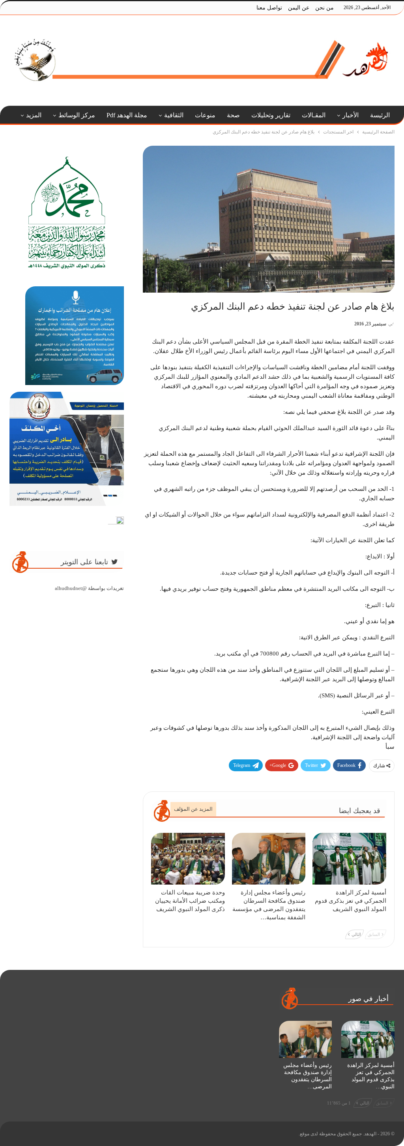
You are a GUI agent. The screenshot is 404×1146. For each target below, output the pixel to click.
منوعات (205, 115)
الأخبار (350, 115)
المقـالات (313, 115)
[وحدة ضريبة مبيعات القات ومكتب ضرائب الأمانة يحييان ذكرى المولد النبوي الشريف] (188, 859)
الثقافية (173, 115)
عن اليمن (298, 8)
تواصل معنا (269, 8)
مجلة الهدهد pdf (127, 115)
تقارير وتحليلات (270, 115)
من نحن (324, 8)
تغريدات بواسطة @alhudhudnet (89, 588)
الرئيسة (380, 115)
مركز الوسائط (76, 115)
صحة (233, 115)
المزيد (33, 115)
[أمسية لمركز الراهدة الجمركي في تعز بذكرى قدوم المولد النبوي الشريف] (349, 859)
